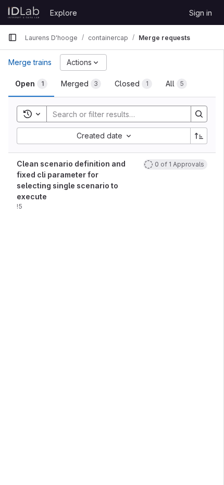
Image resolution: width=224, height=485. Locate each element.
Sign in (200, 12)
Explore (63, 12)
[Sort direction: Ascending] (199, 135)
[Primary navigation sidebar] (12, 37)
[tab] (31, 84)
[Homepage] (24, 12)
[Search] (199, 114)
